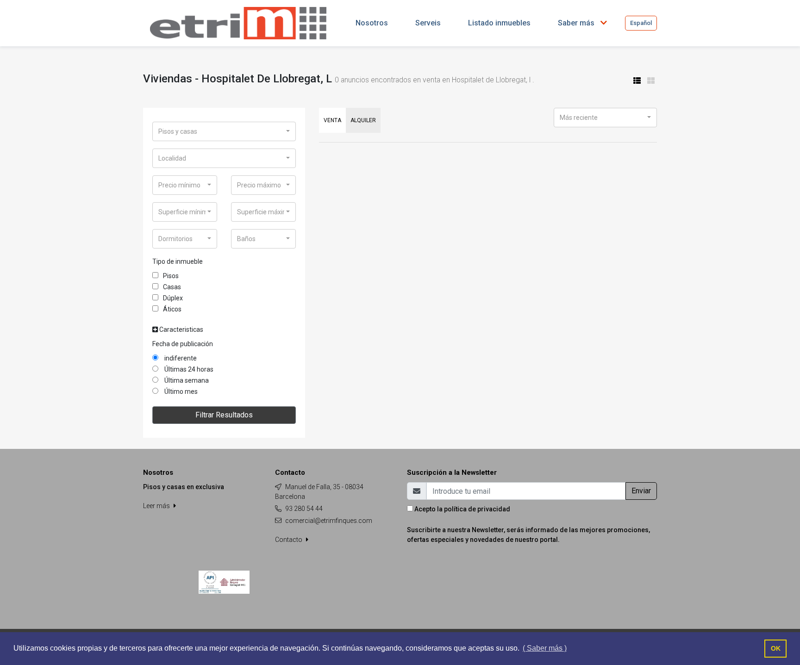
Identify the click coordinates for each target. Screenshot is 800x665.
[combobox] (224, 131)
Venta (332, 120)
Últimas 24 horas (188, 369)
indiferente (180, 358)
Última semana (186, 380)
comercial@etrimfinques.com (328, 520)
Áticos (172, 309)
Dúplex (173, 298)
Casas (172, 287)
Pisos (171, 276)
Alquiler (363, 120)
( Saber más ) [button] (545, 648)
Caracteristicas (180, 329)
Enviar (641, 490)
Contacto (289, 539)
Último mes (180, 391)
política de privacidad (477, 509)
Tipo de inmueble (177, 261)
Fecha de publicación (182, 344)
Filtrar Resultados (224, 414)
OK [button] (776, 648)
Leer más (157, 506)
